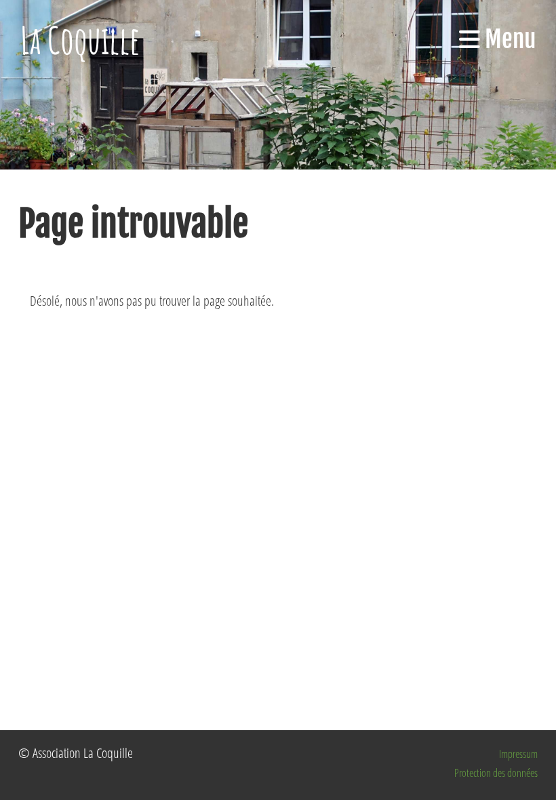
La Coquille (80, 39)
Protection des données (496, 772)
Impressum (518, 753)
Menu (508, 39)
